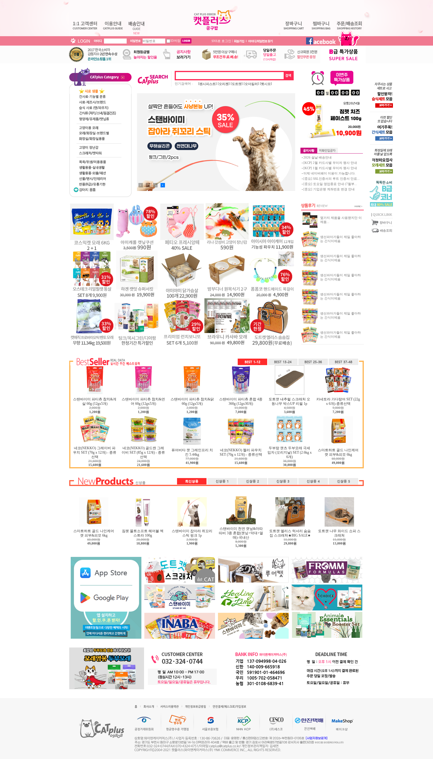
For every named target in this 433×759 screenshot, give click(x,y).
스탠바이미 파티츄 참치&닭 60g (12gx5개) (192, 401)
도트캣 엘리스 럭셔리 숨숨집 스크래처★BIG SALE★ (290, 533)
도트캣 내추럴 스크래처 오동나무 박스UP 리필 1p (289, 401)
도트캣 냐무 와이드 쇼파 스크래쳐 (339, 533)
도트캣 (237, 84)
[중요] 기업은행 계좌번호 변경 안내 (329, 189)
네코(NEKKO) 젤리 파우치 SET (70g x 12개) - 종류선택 (241, 452)
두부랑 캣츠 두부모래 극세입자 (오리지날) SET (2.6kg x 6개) (289, 452)
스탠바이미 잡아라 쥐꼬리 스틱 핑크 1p (192, 533)
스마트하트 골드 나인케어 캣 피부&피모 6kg (338, 452)
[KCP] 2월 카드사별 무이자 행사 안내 (330, 162)
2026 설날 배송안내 (317, 157)
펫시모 (266, 84)
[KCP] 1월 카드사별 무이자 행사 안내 (330, 168)
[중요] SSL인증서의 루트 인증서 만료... (331, 178)
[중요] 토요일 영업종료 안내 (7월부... (330, 184)
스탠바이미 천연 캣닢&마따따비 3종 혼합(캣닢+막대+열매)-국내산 (241, 533)
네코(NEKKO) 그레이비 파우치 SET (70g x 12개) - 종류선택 (94, 452)
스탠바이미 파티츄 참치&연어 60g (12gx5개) (143, 401)
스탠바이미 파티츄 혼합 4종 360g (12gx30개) (240, 401)
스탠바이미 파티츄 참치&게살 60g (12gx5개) (94, 401)
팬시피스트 (207, 84)
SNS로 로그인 (221, 40)
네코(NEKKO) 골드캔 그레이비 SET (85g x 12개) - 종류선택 (143, 452)
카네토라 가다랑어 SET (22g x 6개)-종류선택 (338, 401)
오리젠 (224, 84)
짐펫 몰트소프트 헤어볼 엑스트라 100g (142, 533)
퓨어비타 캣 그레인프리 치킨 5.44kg (192, 452)
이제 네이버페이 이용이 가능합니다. (329, 173)
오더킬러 (251, 84)
